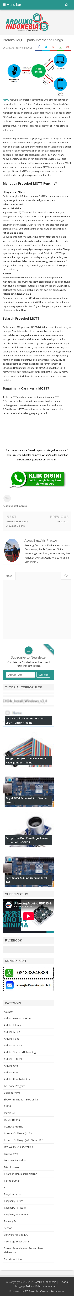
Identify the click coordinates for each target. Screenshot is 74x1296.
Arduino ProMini (13, 1045)
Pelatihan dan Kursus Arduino (20, 1174)
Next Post (62, 521)
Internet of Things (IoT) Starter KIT (23, 1140)
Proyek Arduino (12, 1194)
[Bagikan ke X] (46, 47)
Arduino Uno (11, 1065)
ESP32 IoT (9, 1113)
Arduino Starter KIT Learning (20, 1052)
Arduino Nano (11, 1038)
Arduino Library (12, 1025)
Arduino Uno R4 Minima (17, 1079)
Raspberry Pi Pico (13, 1201)
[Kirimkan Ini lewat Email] (60, 47)
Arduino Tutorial (13, 1059)
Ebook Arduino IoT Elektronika (21, 1099)
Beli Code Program (14, 1086)
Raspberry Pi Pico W (15, 1207)
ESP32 (7, 1106)
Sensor (8, 1228)
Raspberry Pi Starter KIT (17, 1214)
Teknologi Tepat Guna (16, 1241)
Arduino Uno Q (12, 1072)
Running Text (11, 1221)
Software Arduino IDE (16, 1234)
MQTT (6, 99)
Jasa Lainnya (11, 1153)
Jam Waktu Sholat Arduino (18, 1146)
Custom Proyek (12, 1092)
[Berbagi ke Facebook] (38, 47)
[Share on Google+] (53, 47)
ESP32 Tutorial (12, 1119)
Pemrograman (12, 1180)
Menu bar (13, 5)
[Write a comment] (66, 576)
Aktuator (9, 1011)
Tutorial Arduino (13, 1259)
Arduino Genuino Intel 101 (18, 1018)
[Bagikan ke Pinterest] (67, 47)
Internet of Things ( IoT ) (18, 1133)
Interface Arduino (13, 1126)
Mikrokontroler (12, 1167)
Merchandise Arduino (16, 1160)
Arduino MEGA (12, 1032)
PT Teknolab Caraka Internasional (44, 1291)
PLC (6, 1187)
